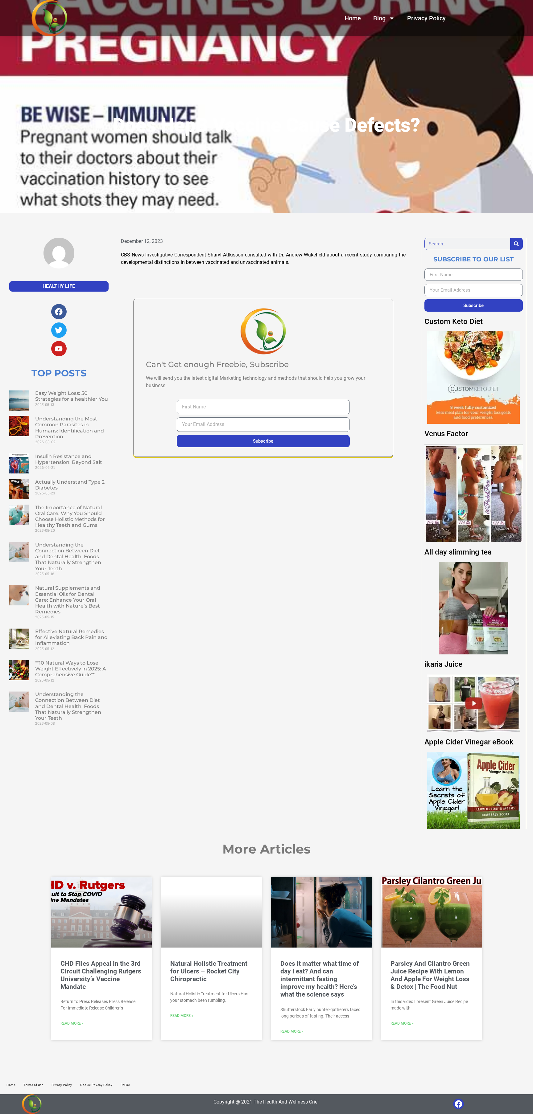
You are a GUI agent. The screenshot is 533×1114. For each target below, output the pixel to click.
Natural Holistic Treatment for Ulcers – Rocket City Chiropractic (208, 971)
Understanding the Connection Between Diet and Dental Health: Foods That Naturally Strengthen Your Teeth (68, 556)
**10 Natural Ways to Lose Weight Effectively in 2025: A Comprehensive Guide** (70, 669)
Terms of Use (33, 1085)
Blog (379, 18)
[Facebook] (458, 1104)
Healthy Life (59, 286)
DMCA (125, 1085)
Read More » (72, 1023)
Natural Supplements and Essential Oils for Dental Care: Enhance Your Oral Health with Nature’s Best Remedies (67, 600)
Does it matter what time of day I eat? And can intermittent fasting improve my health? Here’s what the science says (319, 979)
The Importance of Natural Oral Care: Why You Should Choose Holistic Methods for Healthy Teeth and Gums (70, 516)
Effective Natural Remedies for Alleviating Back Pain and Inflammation (71, 637)
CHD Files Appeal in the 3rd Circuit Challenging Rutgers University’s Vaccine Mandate (100, 975)
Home (353, 18)
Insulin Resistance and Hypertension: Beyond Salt (68, 459)
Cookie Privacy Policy (96, 1085)
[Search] (516, 244)
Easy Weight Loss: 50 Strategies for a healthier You (71, 396)
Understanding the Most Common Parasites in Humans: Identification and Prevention (69, 428)
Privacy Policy (426, 18)
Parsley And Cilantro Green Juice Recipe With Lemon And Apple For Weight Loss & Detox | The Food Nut (430, 975)
